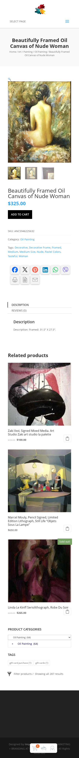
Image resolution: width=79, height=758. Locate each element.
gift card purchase (20, 662)
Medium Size (27, 251)
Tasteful (12, 256)
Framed (56, 247)
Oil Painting (41, 51)
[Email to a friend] (35, 279)
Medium (13, 251)
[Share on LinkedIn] (45, 269)
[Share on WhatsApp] (55, 269)
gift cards (41, 662)
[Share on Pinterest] (35, 269)
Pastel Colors (53, 251)
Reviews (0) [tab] (19, 310)
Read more (67, 611)
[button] (9, 79)
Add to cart (20, 214)
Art (19, 51)
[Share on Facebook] (14, 269)
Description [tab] (20, 305)
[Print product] (14, 279)
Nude (40, 251)
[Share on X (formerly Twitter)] (25, 269)
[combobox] (39, 644)
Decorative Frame (40, 247)
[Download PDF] (25, 279)
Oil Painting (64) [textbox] (25, 643)
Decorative (21, 247)
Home (12, 51)
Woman (23, 256)
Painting (28, 51)
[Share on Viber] (65, 269)
